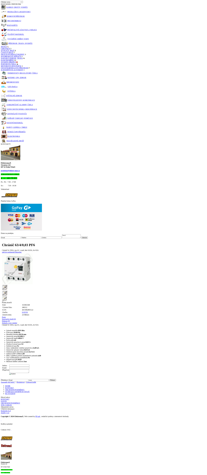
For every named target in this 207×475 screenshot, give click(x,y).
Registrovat (21, 382)
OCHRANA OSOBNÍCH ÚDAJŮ (17, 392)
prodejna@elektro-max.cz (10, 171)
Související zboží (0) (9, 319)
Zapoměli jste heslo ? (8, 382)
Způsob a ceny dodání (9, 323)
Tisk (15, 252)
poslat (19, 252)
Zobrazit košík (31, 382)
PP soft (37, 416)
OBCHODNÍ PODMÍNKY (14, 390)
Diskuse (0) (6, 321)
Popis (4, 317)
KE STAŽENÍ (10, 394)
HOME (7, 386)
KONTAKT (9, 388)
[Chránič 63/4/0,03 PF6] (104, 269)
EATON (25, 312)
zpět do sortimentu (8, 252)
